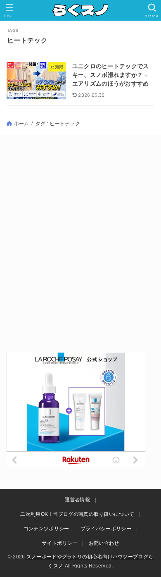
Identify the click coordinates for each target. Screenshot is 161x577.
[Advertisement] (80, 242)
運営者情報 (77, 500)
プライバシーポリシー (105, 529)
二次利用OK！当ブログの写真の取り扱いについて (77, 514)
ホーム (21, 123)
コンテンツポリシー (46, 529)
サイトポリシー (59, 543)
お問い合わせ (104, 543)
